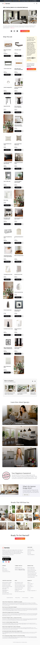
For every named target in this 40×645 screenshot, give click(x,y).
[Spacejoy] (7, 3)
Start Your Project (25, 31)
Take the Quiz (26, 494)
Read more (12, 27)
